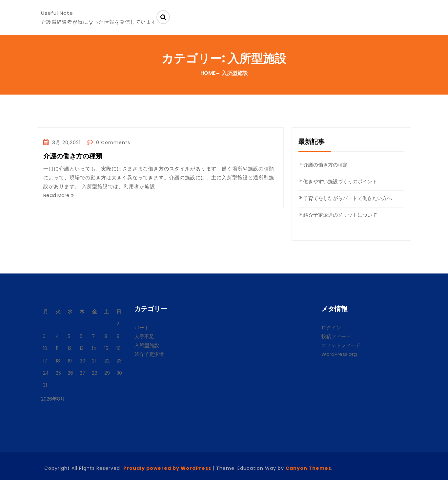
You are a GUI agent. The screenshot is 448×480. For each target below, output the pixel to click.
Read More (57, 195)
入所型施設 (146, 345)
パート (141, 327)
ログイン (331, 327)
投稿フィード (336, 336)
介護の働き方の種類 (72, 156)
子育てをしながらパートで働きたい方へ (347, 198)
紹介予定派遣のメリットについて (340, 214)
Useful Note (57, 13)
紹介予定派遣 (149, 354)
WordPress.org (339, 354)
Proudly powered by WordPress (167, 468)
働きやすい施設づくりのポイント (340, 181)
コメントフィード (341, 345)
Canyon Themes (308, 468)
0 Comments (112, 142)
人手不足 (144, 336)
